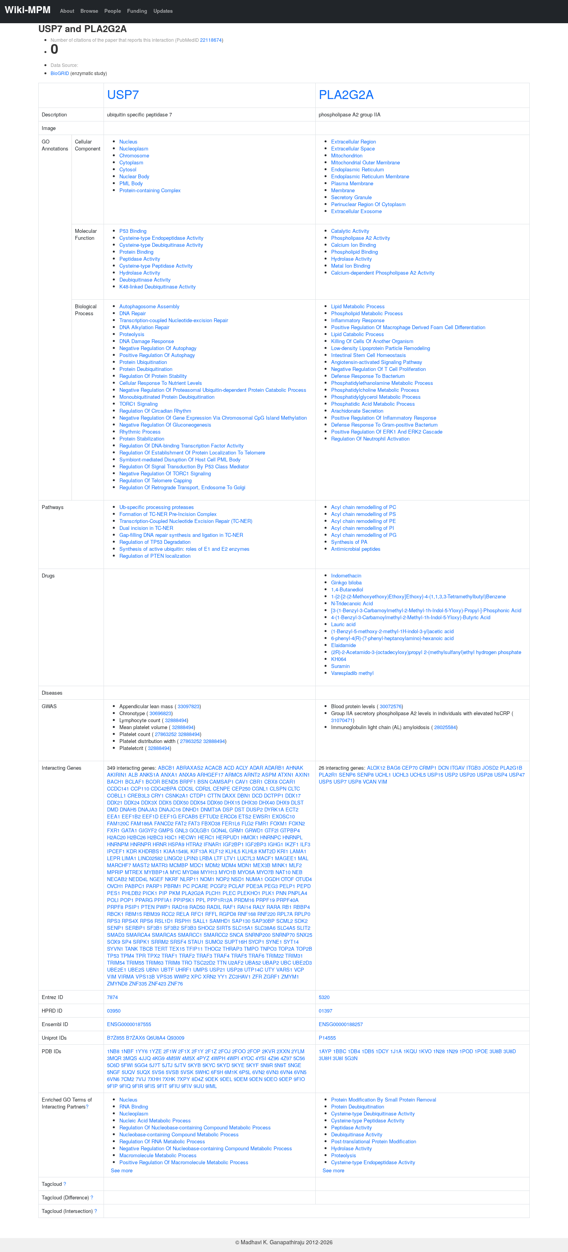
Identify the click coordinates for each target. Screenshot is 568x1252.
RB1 (287, 906)
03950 (114, 1010)
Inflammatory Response (357, 320)
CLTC (294, 788)
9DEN (255, 1079)
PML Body (131, 183)
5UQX (143, 1072)
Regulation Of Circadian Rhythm (155, 410)
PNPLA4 (297, 893)
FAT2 (181, 823)
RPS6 (146, 920)
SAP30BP (263, 920)
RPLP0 (302, 913)
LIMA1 (129, 858)
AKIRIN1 (117, 774)
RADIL (214, 906)
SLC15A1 (242, 927)
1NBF (127, 1051)
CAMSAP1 (221, 781)
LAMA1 (298, 851)
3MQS (130, 1058)
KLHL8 (249, 851)
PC (186, 886)
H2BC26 (136, 837)
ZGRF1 (272, 976)
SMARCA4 (138, 934)
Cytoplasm (131, 162)
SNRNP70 (283, 934)
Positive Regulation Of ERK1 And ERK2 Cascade (386, 431)
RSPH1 (183, 920)
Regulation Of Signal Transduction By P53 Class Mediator (184, 466)
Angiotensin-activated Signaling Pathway (376, 362)
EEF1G (168, 816)
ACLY (242, 767)
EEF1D (150, 816)
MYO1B (227, 872)
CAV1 (241, 781)
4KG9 (158, 1058)
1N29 (452, 1051)
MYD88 (190, 872)
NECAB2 (117, 879)
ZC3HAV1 (240, 976)
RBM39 (151, 913)
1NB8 (113, 1051)
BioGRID (60, 73)
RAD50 (197, 906)
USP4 (500, 774)
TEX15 (177, 948)
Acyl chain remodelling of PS (363, 514)
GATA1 (129, 830)
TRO (187, 962)
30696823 (160, 713)
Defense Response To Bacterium (368, 375)
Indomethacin (346, 575)
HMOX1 (249, 837)
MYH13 (209, 872)
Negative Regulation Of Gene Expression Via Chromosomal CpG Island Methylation (213, 417)
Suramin (340, 666)
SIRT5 (223, 927)
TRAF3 (204, 955)
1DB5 (368, 1051)
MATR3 (159, 865)
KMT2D (266, 851)
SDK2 (301, 920)
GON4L (219, 830)
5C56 (299, 1058)
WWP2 (181, 976)
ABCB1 (166, 767)
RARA (274, 906)
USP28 (235, 969)
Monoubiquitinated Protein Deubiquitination (166, 396)
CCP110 (140, 788)
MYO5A (246, 872)
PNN (281, 893)
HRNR (160, 844)
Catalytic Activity (350, 230)
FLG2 (247, 823)
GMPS (165, 830)
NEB (297, 872)
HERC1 (206, 837)
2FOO (239, 1051)
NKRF (172, 879)
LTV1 (230, 858)
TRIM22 (275, 955)
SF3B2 (171, 927)
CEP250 (241, 788)
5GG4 (141, 1065)
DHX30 (249, 802)
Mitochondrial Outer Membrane (365, 162)
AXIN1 (302, 774)
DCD (257, 795)
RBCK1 (115, 913)
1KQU (410, 1051)
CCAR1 (287, 781)
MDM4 (228, 865)
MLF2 (295, 865)
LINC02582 (150, 858)
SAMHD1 (219, 920)
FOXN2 (297, 823)
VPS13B (145, 976)
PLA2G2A (346, 93)
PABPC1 (135, 886)
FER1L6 (231, 823)
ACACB (213, 767)
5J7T (154, 1065)
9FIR (137, 1086)
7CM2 (127, 1079)
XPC (196, 976)
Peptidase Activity (139, 258)
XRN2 (209, 976)
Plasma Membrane (352, 183)
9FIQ (125, 1086)
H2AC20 (116, 837)
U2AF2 (235, 962)
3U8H (325, 1058)
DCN (443, 767)
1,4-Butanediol (347, 589)
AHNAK (294, 767)
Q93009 (175, 1037)
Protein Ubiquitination (143, 362)
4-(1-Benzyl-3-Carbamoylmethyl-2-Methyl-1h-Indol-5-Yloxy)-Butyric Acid (410, 617)
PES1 (113, 893)
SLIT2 (303, 927)
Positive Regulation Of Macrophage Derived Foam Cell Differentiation (408, 327)
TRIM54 (116, 962)
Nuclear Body (134, 176)
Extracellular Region (353, 141)
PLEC (229, 893)
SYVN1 (115, 948)
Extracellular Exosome (356, 211)
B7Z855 (115, 1037)
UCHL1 (383, 774)
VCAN (369, 781)
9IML (211, 1086)
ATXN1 (286, 774)
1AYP (325, 1051)
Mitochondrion (346, 155)
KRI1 (282, 851)
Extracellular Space (353, 148)
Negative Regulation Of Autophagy (158, 348)
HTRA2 (194, 844)
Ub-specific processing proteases (156, 507)
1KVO (425, 1051)
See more (122, 1170)
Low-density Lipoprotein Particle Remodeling (380, 348)
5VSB (172, 1072)
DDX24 (131, 802)
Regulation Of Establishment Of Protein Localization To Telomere (192, 452)
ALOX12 (376, 767)
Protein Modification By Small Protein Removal (383, 1099)
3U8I (338, 1058)
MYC (175, 872)
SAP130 (241, 920)
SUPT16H (235, 941)
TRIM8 (172, 962)
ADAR (256, 767)
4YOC (247, 1058)
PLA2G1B (511, 767)
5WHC (202, 1072)
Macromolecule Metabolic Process (158, 1155)
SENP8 (365, 774)
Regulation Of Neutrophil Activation (370, 438)
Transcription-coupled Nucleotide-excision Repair (173, 320)
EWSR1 (261, 816)
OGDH (272, 879)
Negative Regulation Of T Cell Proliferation (378, 368)
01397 (325, 1010)
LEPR (113, 858)
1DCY (382, 1051)
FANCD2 (163, 823)
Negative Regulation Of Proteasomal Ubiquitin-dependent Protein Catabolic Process (212, 389)
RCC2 (168, 913)
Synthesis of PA (349, 541)
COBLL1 (116, 795)
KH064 (338, 659)
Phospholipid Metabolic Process (367, 313)
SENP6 (347, 774)
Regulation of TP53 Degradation (154, 541)
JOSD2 (490, 767)
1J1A (396, 1051)
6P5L (245, 1072)
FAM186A (142, 823)
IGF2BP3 (255, 844)
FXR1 (113, 830)
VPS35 (164, 976)
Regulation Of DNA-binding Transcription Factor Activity (181, 445)
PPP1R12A (220, 900)
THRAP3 (232, 948)
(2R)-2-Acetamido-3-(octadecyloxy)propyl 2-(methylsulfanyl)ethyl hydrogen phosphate (426, 652)
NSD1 (237, 879)
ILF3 (305, 844)
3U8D (509, 1051)
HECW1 (187, 837)
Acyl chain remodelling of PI (362, 527)
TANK (131, 948)
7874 (112, 997)
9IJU (199, 1086)
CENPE (221, 788)
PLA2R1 (328, 774)
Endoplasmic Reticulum (357, 169)
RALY (259, 906)
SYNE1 (274, 941)
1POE (481, 1051)
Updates (163, 10)
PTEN (148, 906)
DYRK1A (274, 809)
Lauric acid (343, 624)
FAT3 (194, 823)
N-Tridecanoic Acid (352, 603)
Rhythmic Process (140, 431)
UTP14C (253, 969)
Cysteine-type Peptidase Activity (156, 265)
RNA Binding (133, 1106)
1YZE (155, 1051)
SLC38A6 (265, 927)
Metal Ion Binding (350, 265)
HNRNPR (140, 844)
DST (240, 809)
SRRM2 (159, 941)
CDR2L (203, 788)
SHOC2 (206, 927)
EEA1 (113, 816)
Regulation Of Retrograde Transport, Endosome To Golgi (182, 487)
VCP (299, 969)
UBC (286, 962)
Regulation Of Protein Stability (153, 375)
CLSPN (278, 788)
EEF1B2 (131, 816)
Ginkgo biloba (346, 582)
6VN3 (272, 1072)
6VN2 (258, 1072)
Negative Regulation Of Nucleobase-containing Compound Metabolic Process (205, 1148)
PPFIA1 (163, 900)
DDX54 (198, 802)
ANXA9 (187, 774)
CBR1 (256, 781)
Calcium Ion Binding (353, 244)
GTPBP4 (290, 830)
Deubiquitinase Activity (145, 279)
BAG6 (393, 767)
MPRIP (115, 872)
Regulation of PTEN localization (154, 555)
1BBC (339, 1051)
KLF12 (216, 851)
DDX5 (165, 802)
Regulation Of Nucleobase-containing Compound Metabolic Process (195, 1127)
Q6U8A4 (155, 1037)
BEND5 (170, 781)
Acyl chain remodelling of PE (363, 520)
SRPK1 (141, 941)
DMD (112, 809)
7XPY (183, 1079)
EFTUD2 (209, 816)
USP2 (451, 774)
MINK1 (279, 865)
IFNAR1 (212, 844)
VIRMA (126, 976)
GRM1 (236, 830)
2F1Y (198, 1051)
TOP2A (286, 948)
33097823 (188, 706)
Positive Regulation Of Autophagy (157, 355)
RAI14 (244, 906)
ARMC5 (233, 774)
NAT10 (283, 872)
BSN (202, 781)
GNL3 (181, 830)
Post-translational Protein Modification (373, 1141)
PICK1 (150, 893)
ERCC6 (228, 816)
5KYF (252, 1065)
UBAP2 (270, 962)
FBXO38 (210, 823)
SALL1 (200, 920)
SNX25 (304, 934)
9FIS (150, 1086)
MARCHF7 (119, 865)
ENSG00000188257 (341, 1024)
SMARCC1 (190, 934)
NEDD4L (138, 879)
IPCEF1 (116, 851)
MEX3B (261, 865)
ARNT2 (252, 774)
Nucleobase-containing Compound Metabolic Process (179, 1134)
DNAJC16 (170, 809)
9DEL (226, 1079)
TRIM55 (135, 962)
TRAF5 (239, 955)
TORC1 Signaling (138, 403)
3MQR (114, 1058)
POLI (113, 900)
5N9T (280, 1065)
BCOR (153, 781)
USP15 (435, 774)
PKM (174, 893)
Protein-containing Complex (150, 190)
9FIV (186, 1086)
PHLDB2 (131, 893)
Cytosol (127, 169)
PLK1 (268, 893)
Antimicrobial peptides (356, 548)
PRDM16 (244, 900)
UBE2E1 (116, 969)
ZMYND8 (117, 983)
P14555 (327, 1037)
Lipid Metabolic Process (358, 306)
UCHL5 (418, 774)
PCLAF (236, 886)
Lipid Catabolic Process (357, 334)
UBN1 (152, 969)
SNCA (236, 934)
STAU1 (196, 941)
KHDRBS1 (150, 851)
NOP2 (223, 879)
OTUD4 (304, 879)
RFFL (211, 913)
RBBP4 (301, 906)
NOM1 (207, 879)
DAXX (229, 795)
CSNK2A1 (176, 795)
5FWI (127, 1065)
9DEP (285, 1079)
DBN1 (243, 795)
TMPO (251, 948)
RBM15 (133, 913)
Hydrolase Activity (139, 272)
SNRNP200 (257, 934)
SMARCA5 (164, 934)
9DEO (270, 1079)
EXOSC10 (283, 816)
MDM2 (212, 865)
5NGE (294, 1065)
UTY (270, 969)
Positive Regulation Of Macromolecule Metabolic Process (183, 1162)
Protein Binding (136, 251)
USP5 (325, 781)
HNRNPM (118, 844)
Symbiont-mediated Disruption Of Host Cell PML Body (180, 459)
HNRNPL (292, 837)
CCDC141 (118, 788)
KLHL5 (232, 851)
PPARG (144, 900)
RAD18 (180, 906)
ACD (229, 767)
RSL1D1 (164, 920)
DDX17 (293, 795)
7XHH (154, 1079)
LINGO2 (173, 858)
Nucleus (128, 141)
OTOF (287, 879)
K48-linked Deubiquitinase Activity (157, 286)
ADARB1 (274, 767)
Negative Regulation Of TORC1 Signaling (165, 473)
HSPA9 (176, 844)
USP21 (217, 969)
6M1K (231, 1072)
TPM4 (127, 955)
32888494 (176, 720)
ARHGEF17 (210, 774)
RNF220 (266, 913)
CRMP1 (428, 767)
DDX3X (149, 802)
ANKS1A (149, 774)
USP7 (123, 93)
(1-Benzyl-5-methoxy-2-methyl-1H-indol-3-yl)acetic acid (392, 631)
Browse (89, 10)
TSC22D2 (204, 962)
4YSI (260, 1058)
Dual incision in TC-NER (146, 527)
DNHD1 (190, 809)
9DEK (211, 1079)
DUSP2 (254, 809)
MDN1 (245, 865)
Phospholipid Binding (354, 251)
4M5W (173, 1058)
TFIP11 (194, 948)
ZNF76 (175, 983)
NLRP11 (189, 879)
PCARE (200, 886)
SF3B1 (154, 927)
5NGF (113, 1072)
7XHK (168, 1079)
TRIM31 (294, 955)
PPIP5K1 (183, 900)
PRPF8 (115, 906)
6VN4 (286, 1072)
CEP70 (410, 767)
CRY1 (157, 795)
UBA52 (253, 962)
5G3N (351, 1058)
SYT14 (291, 941)
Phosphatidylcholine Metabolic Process (375, 389)
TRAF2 (187, 955)
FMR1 (262, 823)
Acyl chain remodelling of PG (363, 534)
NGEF (156, 879)
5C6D (113, 1065)
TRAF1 (169, 955)
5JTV (180, 1065)
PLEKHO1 (248, 893)
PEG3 (271, 886)
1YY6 (141, 1051)
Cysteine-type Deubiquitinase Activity (161, 244)
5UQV (128, 1072)
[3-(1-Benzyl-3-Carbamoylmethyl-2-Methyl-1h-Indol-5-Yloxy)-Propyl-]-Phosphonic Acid (426, 610)
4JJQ (145, 1058)
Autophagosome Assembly (149, 306)
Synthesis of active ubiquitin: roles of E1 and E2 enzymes (184, 548)
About (67, 10)
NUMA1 (254, 879)
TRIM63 (154, 962)
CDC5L (186, 788)
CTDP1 (198, 795)
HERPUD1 (228, 837)
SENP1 (115, 927)
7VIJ (141, 1079)
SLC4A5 (286, 927)
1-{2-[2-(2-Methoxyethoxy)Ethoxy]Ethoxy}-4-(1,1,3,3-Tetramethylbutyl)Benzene (418, 596)
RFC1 (197, 913)
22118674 (211, 39)
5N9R (266, 1065)
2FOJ (224, 1051)
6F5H (217, 1072)
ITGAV (457, 767)
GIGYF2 (148, 830)
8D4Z (198, 1079)
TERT (161, 948)
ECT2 (292, 809)
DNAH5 (128, 809)
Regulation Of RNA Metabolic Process (162, 1141)
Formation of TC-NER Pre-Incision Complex (168, 514)
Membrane (343, 190)
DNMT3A (211, 809)
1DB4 (354, 1051)
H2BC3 (155, 837)
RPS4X (130, 920)
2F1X (184, 1051)
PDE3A (254, 886)
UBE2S (136, 969)
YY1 (222, 976)
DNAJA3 (147, 809)
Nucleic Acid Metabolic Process (155, 1120)
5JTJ (167, 1065)
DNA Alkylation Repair (144, 327)
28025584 (445, 727)
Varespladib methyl (352, 672)
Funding (137, 10)
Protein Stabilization (141, 438)
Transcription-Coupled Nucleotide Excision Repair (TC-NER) (185, 520)
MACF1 (265, 858)
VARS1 (284, 969)
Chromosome (134, 155)
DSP (228, 809)
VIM (111, 976)
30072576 (390, 706)
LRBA (206, 858)
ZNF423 (157, 983)
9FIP (112, 1086)
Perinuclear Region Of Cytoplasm (368, 204)
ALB (133, 774)
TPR (141, 955)
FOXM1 (278, 823)
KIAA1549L (176, 851)
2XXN (283, 1051)
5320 (324, 997)
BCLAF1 (134, 781)
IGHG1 (275, 844)
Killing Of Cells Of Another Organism (372, 341)
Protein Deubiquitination (145, 368)
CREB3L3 (139, 795)
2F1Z (211, 1051)
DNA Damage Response (146, 341)
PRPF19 (265, 900)
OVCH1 (115, 886)
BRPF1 (188, 781)
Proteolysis (132, 334)
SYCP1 (256, 941)
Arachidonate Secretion (357, 410)
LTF (218, 858)
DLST (297, 802)
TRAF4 (222, 955)
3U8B (496, 1051)
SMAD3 (115, 934)
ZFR (257, 976)
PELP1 (287, 886)
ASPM (269, 774)
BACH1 (115, 781)
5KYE (238, 1065)
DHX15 (232, 802)
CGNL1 (260, 788)
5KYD (223, 1065)
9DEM (241, 1079)
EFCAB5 (188, 816)
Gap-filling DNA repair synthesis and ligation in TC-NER (181, 534)
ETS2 (244, 816)
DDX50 (181, 802)
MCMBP (178, 865)
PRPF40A (287, 900)
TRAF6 (256, 955)
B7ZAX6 (135, 1037)
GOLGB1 (199, 830)
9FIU (174, 1086)
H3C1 (171, 837)
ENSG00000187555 (129, 1024)
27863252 (166, 734)
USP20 (467, 774)
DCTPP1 (274, 795)
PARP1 (154, 886)
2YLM (297, 1051)
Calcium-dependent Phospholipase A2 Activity (383, 272)
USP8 (354, 781)
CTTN (214, 795)
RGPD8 (227, 913)
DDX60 (215, 802)
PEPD (304, 886)
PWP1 (163, 906)
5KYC (208, 1065)
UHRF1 (183, 969)
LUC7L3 (246, 858)
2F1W (170, 1051)
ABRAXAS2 (189, 767)
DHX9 (282, 802)
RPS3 (113, 920)
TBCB (146, 948)
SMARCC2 (216, 934)
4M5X (188, 1058)
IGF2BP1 (233, 844)
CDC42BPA (164, 788)
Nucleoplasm (133, 148)
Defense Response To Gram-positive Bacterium (384, 424)
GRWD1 (254, 830)
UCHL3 (400, 774)
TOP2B (304, 948)
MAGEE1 (285, 858)
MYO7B (265, 872)
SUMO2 (214, 941)
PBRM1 (172, 886)
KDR (131, 851)
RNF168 (247, 913)
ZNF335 (138, 983)
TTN (221, 962)
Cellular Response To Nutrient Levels (160, 382)
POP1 (127, 900)
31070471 (342, 720)
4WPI (233, 1058)
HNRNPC (270, 837)
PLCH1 (213, 893)
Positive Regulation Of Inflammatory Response (383, 417)
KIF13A (198, 851)
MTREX (134, 872)
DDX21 (114, 802)
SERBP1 (135, 927)
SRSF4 (178, 941)
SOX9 (113, 941)
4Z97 (286, 1058)
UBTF (167, 969)
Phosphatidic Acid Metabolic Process (373, 403)
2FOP (253, 1051)
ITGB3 (473, 767)
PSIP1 (132, 906)
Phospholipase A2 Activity (360, 237)
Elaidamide (343, 645)
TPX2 (153, 955)
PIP (163, 893)
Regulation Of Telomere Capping (155, 480)
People (112, 10)
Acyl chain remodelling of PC (363, 507)
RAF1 (229, 906)
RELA (182, 913)
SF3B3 (188, 927)
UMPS (200, 969)
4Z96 (273, 1058)
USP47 (517, 774)
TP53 (113, 955)
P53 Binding (132, 230)
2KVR (268, 1051)
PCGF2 (218, 886)
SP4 (126, 941)
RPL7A (285, 913)
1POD (466, 1051)
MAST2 (141, 865)
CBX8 (270, 781)
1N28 (439, 1051)
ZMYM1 (290, 976)
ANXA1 (169, 774)
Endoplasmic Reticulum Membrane (370, 176)
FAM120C (118, 823)
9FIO (299, 1079)
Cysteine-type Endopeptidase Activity (161, 237)
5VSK (187, 1072)
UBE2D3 (302, 962)
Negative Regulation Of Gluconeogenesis (165, 424)
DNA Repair (132, 313)
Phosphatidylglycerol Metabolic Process (376, 396)
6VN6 (113, 1079)
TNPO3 (268, 948)
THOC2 (212, 948)
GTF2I (272, 830)
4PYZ (203, 1058)
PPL (201, 900)
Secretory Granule (351, 197)
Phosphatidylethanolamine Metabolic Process (382, 382)
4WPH (218, 1058)
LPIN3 (191, 858)
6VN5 (300, 1072)
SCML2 (284, 920)
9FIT (162, 1086)
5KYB (194, 1065)
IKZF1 (292, 844)
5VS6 (158, 1072)
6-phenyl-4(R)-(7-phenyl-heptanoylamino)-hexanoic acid (392, 638)
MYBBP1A (156, 872)
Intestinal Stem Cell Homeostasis (368, 355)
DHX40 (267, 802)
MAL (303, 858)
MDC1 (197, 865)
